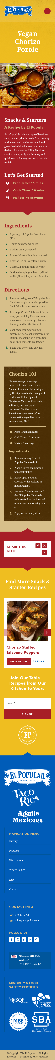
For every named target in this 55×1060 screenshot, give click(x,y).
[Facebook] (38, 545)
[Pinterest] (44, 552)
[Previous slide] (7, 632)
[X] (44, 545)
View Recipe (19, 662)
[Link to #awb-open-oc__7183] (47, 11)
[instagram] (17, 939)
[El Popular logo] (27, 770)
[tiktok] (24, 939)
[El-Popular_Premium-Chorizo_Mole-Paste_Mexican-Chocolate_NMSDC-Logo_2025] (41, 993)
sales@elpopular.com (27, 920)
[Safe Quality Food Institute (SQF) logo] (18, 998)
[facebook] (11, 939)
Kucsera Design (40, 1056)
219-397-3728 (22, 914)
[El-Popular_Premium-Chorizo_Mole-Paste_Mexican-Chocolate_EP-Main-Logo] (18, 7)
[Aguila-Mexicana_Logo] (27, 811)
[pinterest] (36, 939)
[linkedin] (30, 939)
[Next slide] (47, 632)
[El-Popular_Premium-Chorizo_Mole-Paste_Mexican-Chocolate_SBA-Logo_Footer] (41, 1013)
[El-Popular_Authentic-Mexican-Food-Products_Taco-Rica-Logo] (26, 790)
